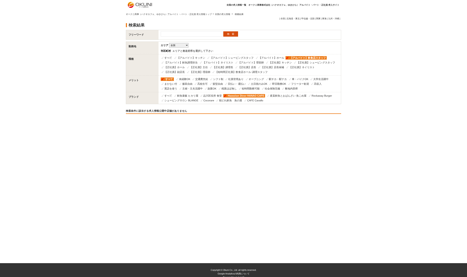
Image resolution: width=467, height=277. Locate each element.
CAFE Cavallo (255, 100)
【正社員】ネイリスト (302, 67)
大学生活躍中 (321, 79)
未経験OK (184, 79)
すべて (168, 57)
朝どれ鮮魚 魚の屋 (230, 100)
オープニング (256, 79)
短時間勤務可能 (251, 88)
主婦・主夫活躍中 (192, 88)
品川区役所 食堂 (212, 95)
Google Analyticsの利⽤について (234, 273)
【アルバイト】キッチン (191, 57)
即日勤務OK (279, 83)
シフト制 (218, 79)
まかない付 (170, 83)
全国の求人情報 (223, 14)
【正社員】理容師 (200, 72)
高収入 (318, 83)
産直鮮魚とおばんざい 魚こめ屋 (288, 95)
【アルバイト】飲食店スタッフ (308, 57)
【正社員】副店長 (174, 72)
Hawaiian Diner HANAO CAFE (246, 95)
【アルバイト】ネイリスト (218, 62)
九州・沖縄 (333, 18)
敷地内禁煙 (291, 88)
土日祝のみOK (259, 83)
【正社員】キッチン (280, 62)
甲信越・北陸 (307, 18)
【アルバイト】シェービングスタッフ (232, 57)
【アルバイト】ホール (271, 57)
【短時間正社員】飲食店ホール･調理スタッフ (241, 72)
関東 (318, 18)
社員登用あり (236, 79)
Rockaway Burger (322, 95)
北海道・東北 (293, 18)
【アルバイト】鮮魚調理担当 (181, 62)
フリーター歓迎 (300, 83)
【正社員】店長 (247, 67)
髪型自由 (218, 83)
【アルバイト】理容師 (251, 62)
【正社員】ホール (174, 67)
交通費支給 (201, 79)
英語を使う (170, 88)
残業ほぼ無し (229, 88)
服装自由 (187, 83)
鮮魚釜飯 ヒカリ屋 (187, 95)
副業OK (212, 88)
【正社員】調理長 (223, 67)
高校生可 (202, 83)
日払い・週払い (237, 83)
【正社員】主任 (199, 67)
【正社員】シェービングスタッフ (316, 62)
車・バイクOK (300, 79)
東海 (324, 18)
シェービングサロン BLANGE (181, 100)
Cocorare (208, 100)
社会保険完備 (272, 88)
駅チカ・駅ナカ (278, 79)
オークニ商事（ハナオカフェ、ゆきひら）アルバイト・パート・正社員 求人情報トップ (169, 14)
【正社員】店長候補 (272, 67)
